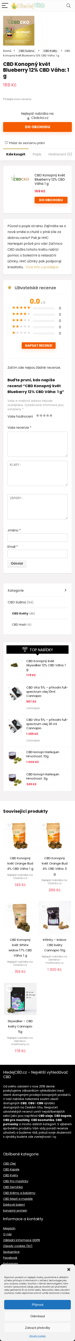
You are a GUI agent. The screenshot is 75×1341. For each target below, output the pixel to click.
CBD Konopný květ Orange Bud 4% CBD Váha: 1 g (20, 863)
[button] (69, 1269)
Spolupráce (11, 1252)
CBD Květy (50, 51)
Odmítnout (37, 1316)
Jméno (14, 530)
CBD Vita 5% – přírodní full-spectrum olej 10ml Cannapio (47, 691)
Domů (7, 51)
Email (13, 546)
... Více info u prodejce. (41, 267)
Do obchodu (37, 126)
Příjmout (37, 1304)
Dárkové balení (14, 1205)
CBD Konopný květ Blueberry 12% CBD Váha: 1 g (50, 179)
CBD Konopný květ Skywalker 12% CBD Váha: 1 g (46, 665)
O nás (7, 1234)
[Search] (69, 5)
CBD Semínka (13, 1187)
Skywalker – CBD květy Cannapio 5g (20, 1026)
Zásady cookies (37, 1336)
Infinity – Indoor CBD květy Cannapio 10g (54, 944)
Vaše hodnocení (20, 416)
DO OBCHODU (51, 200)
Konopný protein (15, 1210)
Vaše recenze (19, 427)
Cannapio (33, 708)
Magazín (9, 1228)
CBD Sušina (26, 51)
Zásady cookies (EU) (17, 1246)
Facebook (10, 1258)
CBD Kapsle (11, 1169)
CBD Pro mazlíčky (15, 1181)
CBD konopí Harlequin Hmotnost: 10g (42, 754)
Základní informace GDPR (21, 1240)
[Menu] (5, 5)
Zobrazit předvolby (37, 1327)
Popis (36, 154)
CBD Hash (19, 624)
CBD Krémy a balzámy (19, 1193)
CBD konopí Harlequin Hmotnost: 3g (42, 776)
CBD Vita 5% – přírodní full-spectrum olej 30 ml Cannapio (47, 723)
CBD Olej (9, 1163)
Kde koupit (15, 154)
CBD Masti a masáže (18, 1199)
